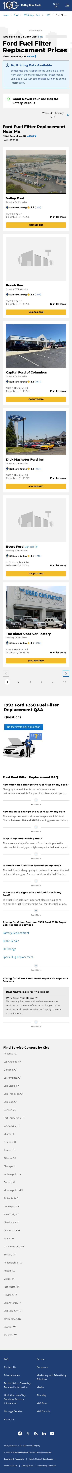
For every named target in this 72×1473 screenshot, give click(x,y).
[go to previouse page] (66, 673)
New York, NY (11, 1214)
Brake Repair (11, 941)
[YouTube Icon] (52, 1433)
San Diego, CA (11, 1085)
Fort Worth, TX (11, 1286)
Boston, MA (10, 1254)
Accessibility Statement (46, 1465)
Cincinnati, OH (12, 1230)
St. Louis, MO (11, 1198)
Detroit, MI (9, 1182)
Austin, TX (9, 1270)
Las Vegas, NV (11, 1206)
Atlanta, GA (10, 1158)
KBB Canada (43, 1411)
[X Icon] (28, 1433)
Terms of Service (10, 1465)
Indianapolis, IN (12, 1174)
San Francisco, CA (13, 1093)
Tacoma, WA (10, 1335)
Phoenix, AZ (10, 1053)
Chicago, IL (10, 1166)
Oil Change (9, 949)
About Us (9, 1419)
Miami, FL (9, 1134)
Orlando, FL (10, 1142)
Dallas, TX (9, 1278)
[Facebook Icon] (20, 1433)
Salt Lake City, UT (13, 1310)
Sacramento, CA (12, 1077)
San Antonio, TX (12, 1302)
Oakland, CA (10, 1069)
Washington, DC (12, 1318)
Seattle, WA (10, 1326)
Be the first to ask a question (23, 727)
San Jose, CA (10, 1101)
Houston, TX (10, 1294)
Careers (41, 1359)
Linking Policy (27, 1465)
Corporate (42, 1367)
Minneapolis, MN (13, 1190)
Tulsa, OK (9, 1238)
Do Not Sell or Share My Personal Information (17, 1385)
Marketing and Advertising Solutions (51, 1377)
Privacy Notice (12, 1375)
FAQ (6, 1359)
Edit (40, 36)
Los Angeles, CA (12, 1061)
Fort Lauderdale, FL (14, 1117)
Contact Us (10, 1367)
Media (40, 1387)
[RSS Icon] (36, 1433)
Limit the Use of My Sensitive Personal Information (15, 1399)
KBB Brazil (42, 1403)
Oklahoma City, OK (14, 1246)
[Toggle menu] (67, 5)
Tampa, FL (9, 1150)
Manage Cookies (13, 1411)
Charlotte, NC (11, 1222)
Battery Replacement (16, 933)
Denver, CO (10, 1109)
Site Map (42, 1395)
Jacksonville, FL (12, 1125)
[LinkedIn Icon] (44, 1433)
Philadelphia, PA (13, 1262)
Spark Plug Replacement (18, 957)
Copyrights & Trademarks (14, 1459)
